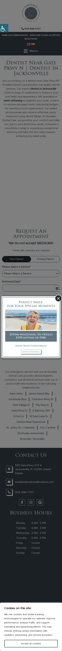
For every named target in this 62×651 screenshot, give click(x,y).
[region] (31, 627)
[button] (4, 28)
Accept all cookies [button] (31, 643)
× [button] (58, 298)
